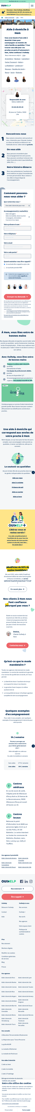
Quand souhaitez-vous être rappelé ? (17, 261)
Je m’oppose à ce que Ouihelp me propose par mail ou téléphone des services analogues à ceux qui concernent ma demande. (18, 312)
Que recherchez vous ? (12, 202)
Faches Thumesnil (11, 62)
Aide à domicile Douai (9, 867)
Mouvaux (8, 69)
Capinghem (25, 59)
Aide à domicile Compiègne (6, 864)
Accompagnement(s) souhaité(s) (16, 211)
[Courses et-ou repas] (17, 220)
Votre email (8, 243)
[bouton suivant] (33, 472)
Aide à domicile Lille (24, 867)
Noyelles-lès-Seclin (18, 69)
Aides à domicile (9, 17)
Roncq (7, 73)
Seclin (12, 73)
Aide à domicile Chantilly (23, 859)
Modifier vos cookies (8, 953)
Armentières (9, 59)
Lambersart (19, 66)
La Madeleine (9, 66)
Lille (17, 17)
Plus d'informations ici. (23, 14)
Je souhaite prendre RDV (14, 268)
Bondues (17, 59)
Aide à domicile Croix (25, 863)
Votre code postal (11, 252)
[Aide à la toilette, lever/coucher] (17, 216)
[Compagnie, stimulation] (17, 218)
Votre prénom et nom (12, 224)
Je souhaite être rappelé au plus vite (17, 264)
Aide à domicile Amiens (9, 858)
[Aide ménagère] (17, 214)
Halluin (20, 62)
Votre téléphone (10, 234)
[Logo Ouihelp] (6, 5)
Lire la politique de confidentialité (10, 1103)
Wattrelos (19, 73)
